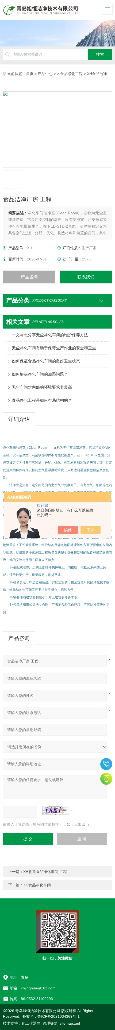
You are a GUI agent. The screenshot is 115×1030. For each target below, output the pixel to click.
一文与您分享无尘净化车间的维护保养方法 (50, 335)
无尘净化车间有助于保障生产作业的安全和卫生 (54, 348)
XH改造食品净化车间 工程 (45, 871)
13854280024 (106, 764)
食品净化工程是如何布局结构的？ (42, 400)
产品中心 (45, 74)
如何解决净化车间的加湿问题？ (40, 374)
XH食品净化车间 (37, 885)
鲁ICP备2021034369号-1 (58, 1016)
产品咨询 (29, 277)
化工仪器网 (31, 1023)
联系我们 (85, 277)
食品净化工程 (71, 74)
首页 (29, 74)
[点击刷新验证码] (55, 810)
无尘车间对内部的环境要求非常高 (42, 387)
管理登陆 (50, 1023)
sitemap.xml (70, 1023)
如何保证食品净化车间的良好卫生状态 (46, 361)
